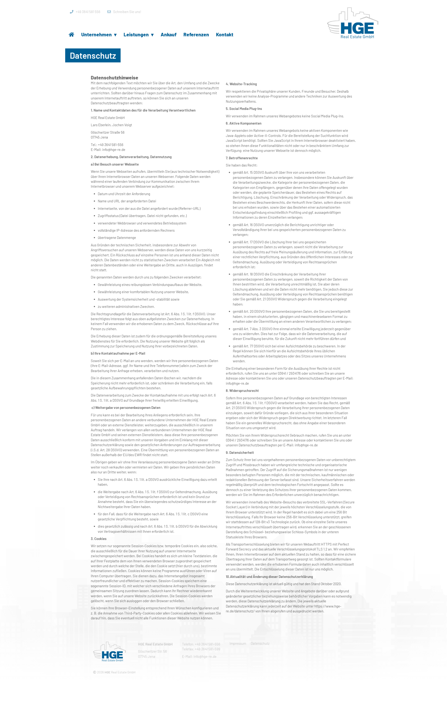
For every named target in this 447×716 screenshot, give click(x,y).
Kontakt (224, 34)
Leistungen (139, 34)
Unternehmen (99, 34)
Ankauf (168, 34)
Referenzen (196, 34)
